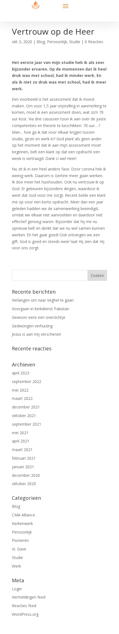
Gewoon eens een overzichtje (38, 317)
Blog (41, 41)
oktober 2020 (24, 483)
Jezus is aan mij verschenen (36, 334)
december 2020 (26, 475)
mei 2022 (20, 390)
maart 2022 (22, 398)
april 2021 (20, 441)
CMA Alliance (23, 514)
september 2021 (26, 424)
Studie (74, 41)
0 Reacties (94, 41)
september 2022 (26, 381)
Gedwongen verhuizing (32, 325)
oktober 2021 (24, 415)
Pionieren (20, 540)
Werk (16, 566)
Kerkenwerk (22, 523)
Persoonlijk (57, 41)
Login (17, 588)
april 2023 (20, 373)
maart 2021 (22, 449)
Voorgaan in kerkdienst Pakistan (40, 308)
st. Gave (19, 549)
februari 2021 (24, 458)
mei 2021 (20, 432)
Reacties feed (24, 605)
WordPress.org (25, 614)
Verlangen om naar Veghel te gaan (43, 300)
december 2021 (26, 407)
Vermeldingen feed (28, 597)
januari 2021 (23, 466)
